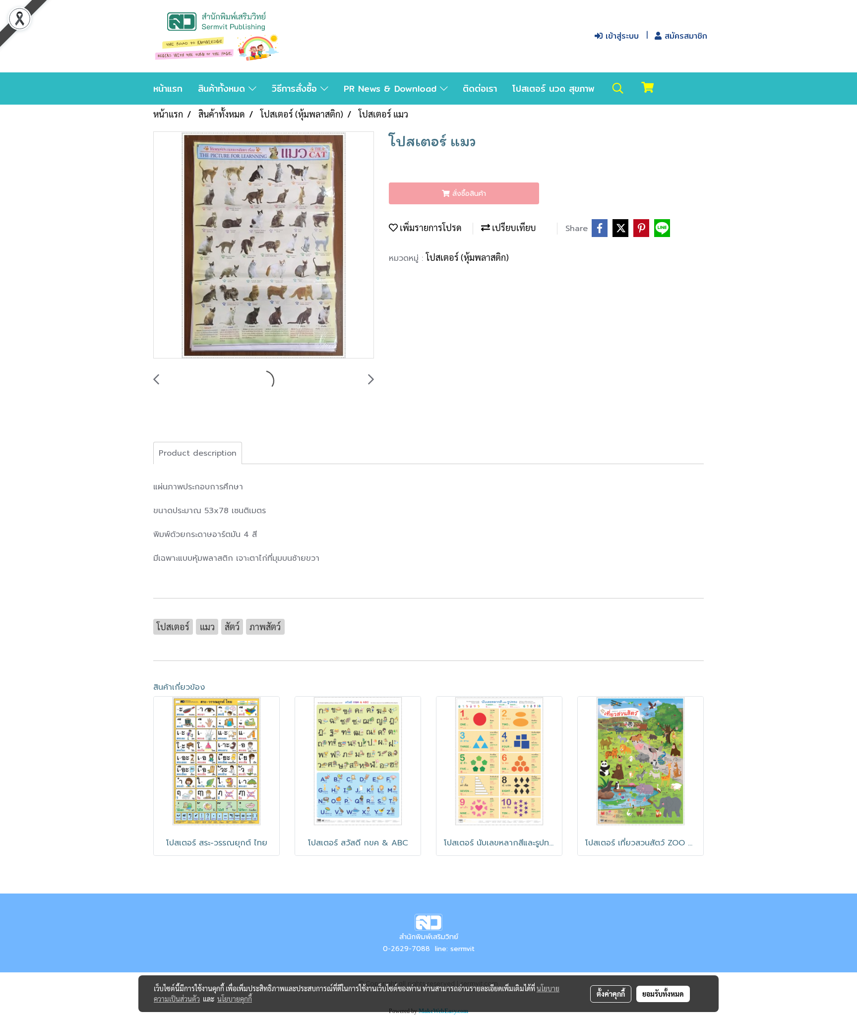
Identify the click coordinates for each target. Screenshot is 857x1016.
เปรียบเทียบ (513, 227)
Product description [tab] (198, 453)
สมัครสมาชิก (684, 36)
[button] (618, 88)
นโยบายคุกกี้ (234, 998)
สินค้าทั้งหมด (223, 88)
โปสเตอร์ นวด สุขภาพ (553, 88)
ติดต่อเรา (480, 88)
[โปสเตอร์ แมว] (263, 245)
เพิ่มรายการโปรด (430, 227)
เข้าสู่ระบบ (621, 36)
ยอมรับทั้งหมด (663, 993)
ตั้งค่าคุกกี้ (611, 993)
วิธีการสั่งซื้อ (296, 88)
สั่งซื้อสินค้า (468, 193)
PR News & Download (392, 88)
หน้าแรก (168, 88)
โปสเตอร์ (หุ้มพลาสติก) (467, 257)
